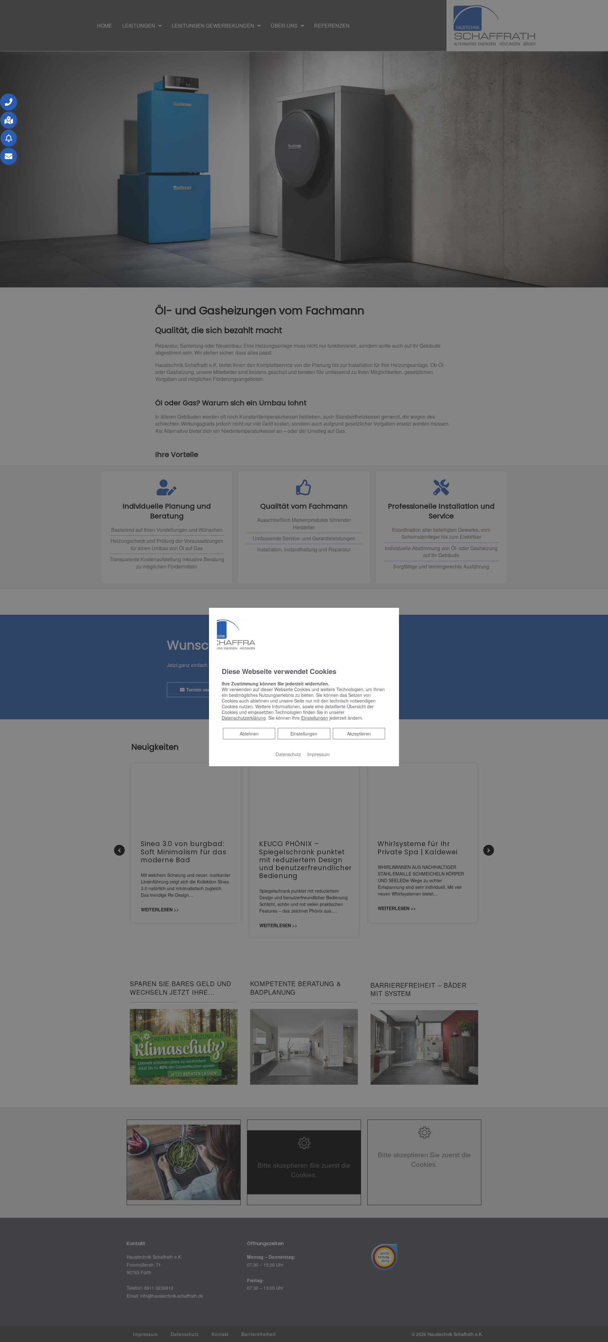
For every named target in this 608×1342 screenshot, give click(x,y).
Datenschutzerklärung (244, 718)
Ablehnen (249, 733)
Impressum (318, 754)
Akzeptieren (359, 733)
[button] (8, 102)
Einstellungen (303, 733)
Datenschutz (288, 754)
